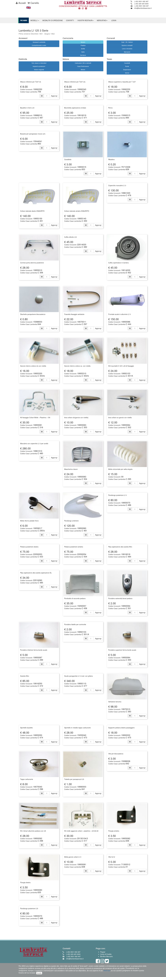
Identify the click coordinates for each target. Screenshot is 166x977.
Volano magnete (39, 69)
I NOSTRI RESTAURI (84, 20)
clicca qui (107, 970)
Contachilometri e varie (39, 45)
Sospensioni (127, 69)
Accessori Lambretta (39, 42)
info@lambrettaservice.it (143, 8)
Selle (83, 52)
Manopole (127, 52)
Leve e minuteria (127, 49)
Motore (83, 69)
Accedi (22, 3)
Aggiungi (54, 96)
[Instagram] (83, 8)
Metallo (83, 42)
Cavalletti (127, 63)
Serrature (83, 55)
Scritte (83, 49)
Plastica (83, 45)
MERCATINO (101, 20)
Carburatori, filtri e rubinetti (83, 63)
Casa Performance (83, 66)
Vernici (127, 73)
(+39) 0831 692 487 (141, 1)
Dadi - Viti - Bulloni (127, 42)
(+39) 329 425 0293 (141, 3)
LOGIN (113, 20)
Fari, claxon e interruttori (39, 63)
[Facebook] (79, 8)
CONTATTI (70, 20)
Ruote (127, 66)
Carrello (34, 3)
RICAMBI (23, 20)
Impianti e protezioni (39, 66)
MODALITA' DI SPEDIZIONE (52, 20)
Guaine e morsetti (127, 45)
